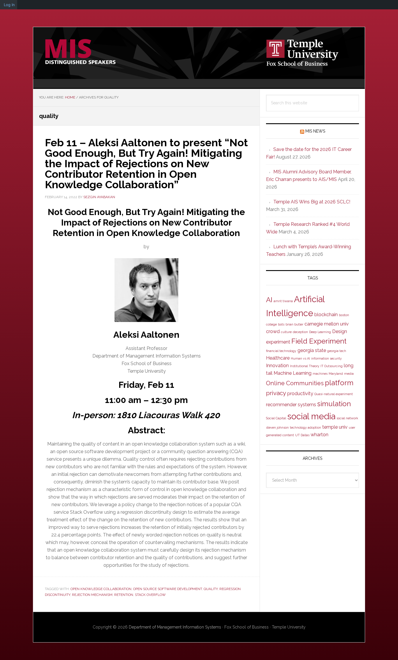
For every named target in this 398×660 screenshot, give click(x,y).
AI (269, 299)
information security (326, 358)
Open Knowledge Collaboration (101, 589)
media (349, 373)
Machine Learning (292, 373)
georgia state (311, 350)
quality (211, 589)
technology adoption (305, 427)
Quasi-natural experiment (333, 394)
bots (281, 324)
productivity (300, 393)
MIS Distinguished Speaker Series (83, 52)
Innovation (277, 365)
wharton (319, 434)
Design (339, 331)
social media (311, 416)
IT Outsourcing (331, 366)
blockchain (326, 314)
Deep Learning (320, 332)
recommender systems (291, 404)
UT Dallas (302, 435)
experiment (278, 342)
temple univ (335, 427)
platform (339, 383)
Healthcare (278, 358)
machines (320, 373)
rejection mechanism (92, 595)
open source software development (167, 589)
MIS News (315, 131)
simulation (334, 403)
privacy (276, 393)
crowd (273, 331)
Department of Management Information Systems (175, 627)
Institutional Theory (304, 366)
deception (300, 332)
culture (286, 332)
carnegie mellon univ (326, 324)
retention (123, 595)
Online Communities (295, 383)
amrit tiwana (283, 301)
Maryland (336, 373)
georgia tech (336, 351)
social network (347, 418)
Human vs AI (300, 358)
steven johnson (277, 427)
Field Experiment (318, 341)
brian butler (294, 324)
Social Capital (276, 418)
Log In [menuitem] (9, 4)
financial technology (281, 351)
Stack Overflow (150, 595)
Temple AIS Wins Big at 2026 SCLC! (311, 202)
